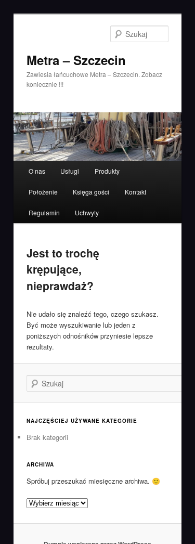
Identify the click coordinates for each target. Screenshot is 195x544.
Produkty (107, 170)
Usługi (69, 170)
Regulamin (44, 212)
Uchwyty (87, 212)
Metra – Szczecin (76, 60)
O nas (37, 170)
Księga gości (91, 191)
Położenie (43, 191)
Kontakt (135, 191)
